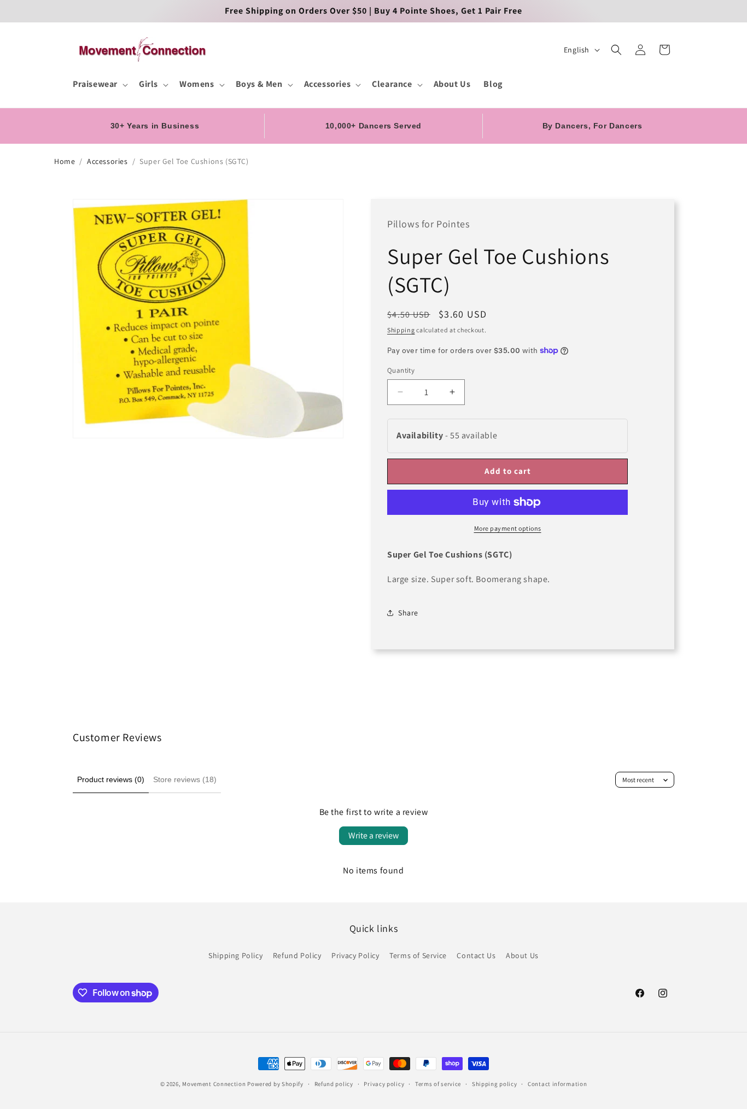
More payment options (507, 528)
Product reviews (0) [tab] (110, 779)
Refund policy (333, 1084)
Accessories (107, 161)
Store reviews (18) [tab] (185, 779)
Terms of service (438, 1084)
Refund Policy (297, 955)
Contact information (557, 1084)
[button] (99, 84)
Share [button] (408, 613)
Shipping (401, 330)
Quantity (401, 370)
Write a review (373, 835)
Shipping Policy (235, 955)
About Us (522, 955)
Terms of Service (418, 955)
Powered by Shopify (275, 1084)
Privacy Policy (355, 955)
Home (64, 161)
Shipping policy (494, 1084)
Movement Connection (214, 1084)
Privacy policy (384, 1084)
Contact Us (476, 955)
